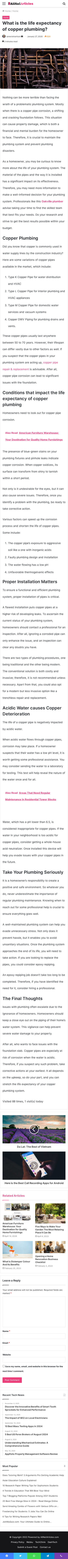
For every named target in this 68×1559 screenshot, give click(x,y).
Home (7, 11)
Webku (29, 1542)
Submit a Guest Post (27, 1547)
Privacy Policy (17, 1542)
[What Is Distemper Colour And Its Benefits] (18, 1249)
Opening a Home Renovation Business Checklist (46, 1259)
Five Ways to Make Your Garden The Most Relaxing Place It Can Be (49, 1229)
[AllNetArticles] (20, 3)
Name (6, 1331)
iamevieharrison (13, 36)
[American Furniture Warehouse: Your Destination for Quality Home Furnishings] (18, 1211)
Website (7, 1354)
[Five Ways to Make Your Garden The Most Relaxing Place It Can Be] (50, 1213)
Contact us (45, 1547)
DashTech (52, 1542)
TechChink (40, 1542)
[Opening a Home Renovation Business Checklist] (50, 1247)
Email (6, 1343)
